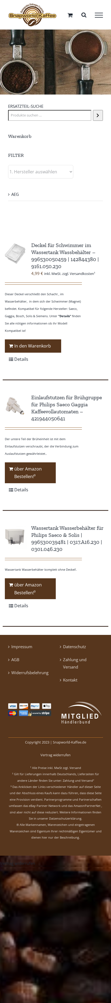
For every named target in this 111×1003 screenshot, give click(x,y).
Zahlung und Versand (74, 665)
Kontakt (70, 682)
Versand (75, 770)
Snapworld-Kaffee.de (69, 744)
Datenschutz (74, 648)
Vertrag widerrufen (55, 756)
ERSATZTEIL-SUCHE (25, 108)
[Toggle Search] (83, 15)
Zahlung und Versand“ (78, 782)
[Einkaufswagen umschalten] (70, 16)
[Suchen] (98, 117)
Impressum (21, 648)
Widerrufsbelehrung (29, 674)
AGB (15, 661)
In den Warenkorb (32, 348)
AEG (15, 196)
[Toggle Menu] (99, 16)
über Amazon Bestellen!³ (28, 475)
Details (21, 361)
